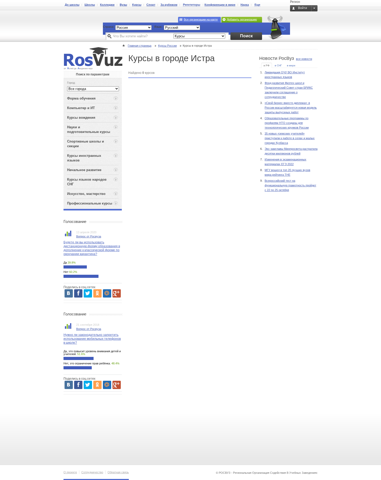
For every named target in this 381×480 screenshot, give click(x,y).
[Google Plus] (116, 293)
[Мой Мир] (107, 293)
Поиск (246, 36)
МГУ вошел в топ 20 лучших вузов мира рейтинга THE (287, 172)
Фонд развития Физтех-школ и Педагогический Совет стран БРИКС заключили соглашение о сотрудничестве (289, 89)
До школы (72, 4)
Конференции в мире (219, 4)
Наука (245, 4)
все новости (304, 58)
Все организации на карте (201, 19)
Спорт (150, 4)
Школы (89, 4)
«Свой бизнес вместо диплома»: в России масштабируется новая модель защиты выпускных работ (291, 107)
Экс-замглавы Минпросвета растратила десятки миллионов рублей (291, 151)
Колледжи (107, 4)
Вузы (123, 4)
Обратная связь (118, 472)
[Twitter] (88, 293)
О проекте (70, 472)
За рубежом (168, 4)
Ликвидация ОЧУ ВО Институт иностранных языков (285, 75)
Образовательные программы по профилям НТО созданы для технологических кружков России (287, 123)
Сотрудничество (92, 472)
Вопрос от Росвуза (88, 236)
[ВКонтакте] (69, 293)
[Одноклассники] (97, 293)
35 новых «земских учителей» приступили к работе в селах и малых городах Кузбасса (290, 138)
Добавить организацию (242, 19)
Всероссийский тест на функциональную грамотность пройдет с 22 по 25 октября (290, 185)
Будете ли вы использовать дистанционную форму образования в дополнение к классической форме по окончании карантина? (92, 248)
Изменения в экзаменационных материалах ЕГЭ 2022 (285, 162)
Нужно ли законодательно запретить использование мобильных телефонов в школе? (92, 338)
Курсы (136, 4)
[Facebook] (78, 293)
